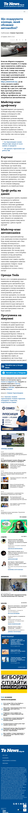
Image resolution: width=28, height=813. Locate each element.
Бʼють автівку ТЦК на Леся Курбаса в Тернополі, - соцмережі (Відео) (13, 704)
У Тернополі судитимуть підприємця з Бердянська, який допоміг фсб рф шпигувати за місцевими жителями (14, 455)
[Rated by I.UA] (22, 810)
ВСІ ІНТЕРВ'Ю (23, 576)
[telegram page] (23, 804)
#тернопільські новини (8, 402)
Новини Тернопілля (16, 33)
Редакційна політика (9, 760)
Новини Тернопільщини (15, 393)
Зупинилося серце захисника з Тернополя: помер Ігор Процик (13, 513)
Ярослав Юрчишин (14, 613)
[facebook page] (16, 804)
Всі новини (23, 517)
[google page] (14, 804)
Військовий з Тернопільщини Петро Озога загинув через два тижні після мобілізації (14, 709)
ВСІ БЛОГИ (24, 602)
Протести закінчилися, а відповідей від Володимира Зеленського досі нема (12, 493)
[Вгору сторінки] (24, 806)
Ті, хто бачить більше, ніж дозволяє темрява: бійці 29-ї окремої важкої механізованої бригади (14, 474)
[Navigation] (24, 11)
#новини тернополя (18, 398)
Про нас (5, 755)
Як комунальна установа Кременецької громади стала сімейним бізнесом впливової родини (13, 719)
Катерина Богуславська (15, 569)
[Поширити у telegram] (25, 40)
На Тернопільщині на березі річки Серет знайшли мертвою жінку (14, 724)
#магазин (7, 397)
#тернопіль (13, 400)
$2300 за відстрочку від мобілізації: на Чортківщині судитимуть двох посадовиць (18, 466)
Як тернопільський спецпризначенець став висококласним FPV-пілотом (18, 498)
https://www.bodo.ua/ (9, 82)
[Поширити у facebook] (16, 40)
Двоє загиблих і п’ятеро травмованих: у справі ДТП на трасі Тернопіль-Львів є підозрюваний (14, 734)
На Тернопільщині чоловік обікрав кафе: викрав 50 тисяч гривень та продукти (12, 143)
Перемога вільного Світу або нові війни (18, 478)
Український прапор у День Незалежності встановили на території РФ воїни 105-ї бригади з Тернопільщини (14, 729)
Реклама (5, 763)
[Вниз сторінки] (24, 809)
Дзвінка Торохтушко (14, 631)
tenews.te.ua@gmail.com (9, 381)
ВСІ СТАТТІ (24, 536)
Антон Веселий (13, 559)
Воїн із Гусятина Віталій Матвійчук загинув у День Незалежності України (17, 486)
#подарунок (5, 400)
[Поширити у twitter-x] (19, 40)
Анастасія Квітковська (15, 548)
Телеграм (9, 389)
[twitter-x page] (18, 804)
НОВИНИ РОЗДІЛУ (22, 667)
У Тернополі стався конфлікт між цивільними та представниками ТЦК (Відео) (13, 714)
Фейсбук (11, 387)
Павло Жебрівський (14, 624)
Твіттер (17, 383)
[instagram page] (25, 804)
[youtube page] (21, 804)
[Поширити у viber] (22, 40)
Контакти (5, 758)
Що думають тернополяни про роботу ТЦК (18, 504)
